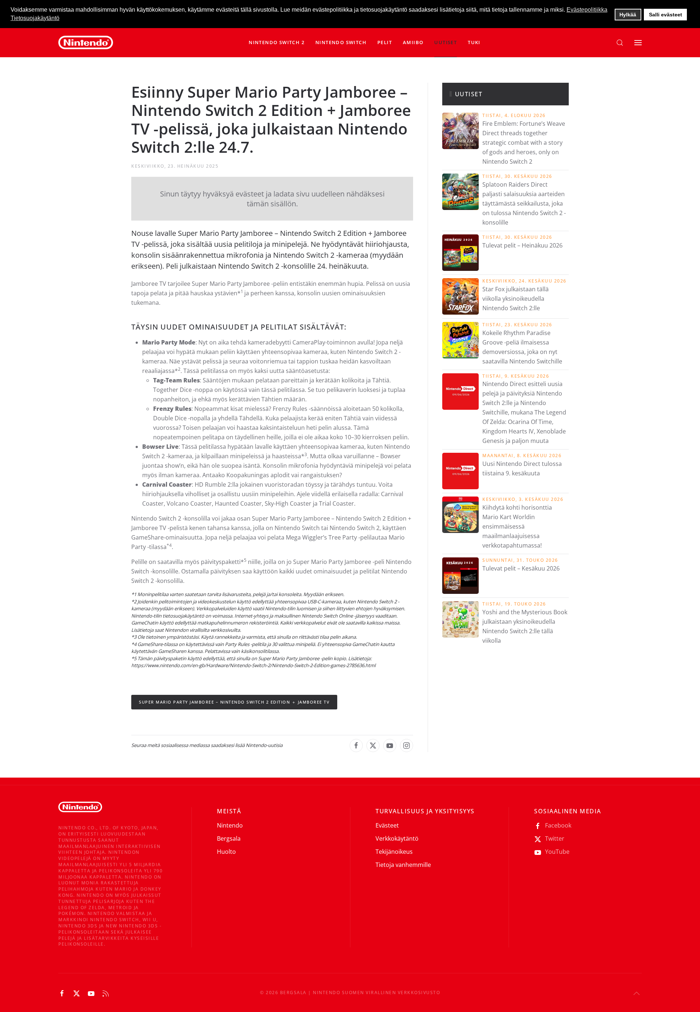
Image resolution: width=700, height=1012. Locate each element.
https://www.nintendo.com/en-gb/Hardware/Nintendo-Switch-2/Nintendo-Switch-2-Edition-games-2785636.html (253, 665)
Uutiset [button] (445, 42)
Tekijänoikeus (394, 852)
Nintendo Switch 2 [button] (276, 42)
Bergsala (229, 838)
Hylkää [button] (627, 14)
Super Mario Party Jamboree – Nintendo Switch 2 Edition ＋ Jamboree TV (234, 702)
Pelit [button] (384, 42)
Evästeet (387, 825)
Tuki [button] (474, 42)
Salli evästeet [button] (665, 14)
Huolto (226, 852)
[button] (340, 42)
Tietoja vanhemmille (403, 865)
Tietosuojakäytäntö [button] (35, 18)
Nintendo (230, 825)
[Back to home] (85, 42)
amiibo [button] (413, 42)
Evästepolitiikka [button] (587, 10)
